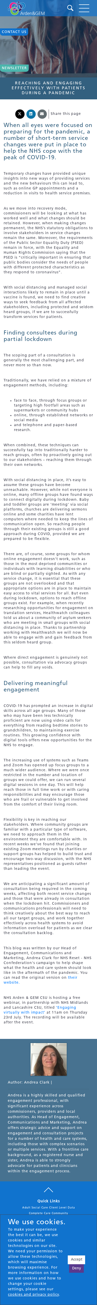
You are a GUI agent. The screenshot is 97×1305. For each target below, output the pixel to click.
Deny (76, 1268)
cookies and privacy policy (33, 1295)
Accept (76, 1260)
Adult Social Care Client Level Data (48, 1207)
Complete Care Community (48, 1213)
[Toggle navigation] (84, 8)
